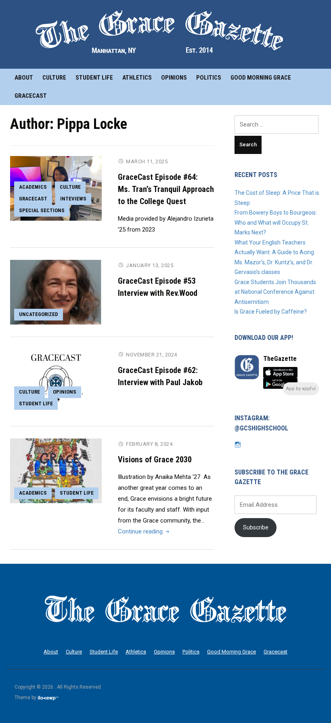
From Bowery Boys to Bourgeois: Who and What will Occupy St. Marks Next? (276, 222)
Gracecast (31, 95)
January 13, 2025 (149, 265)
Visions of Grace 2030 (155, 459)
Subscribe (255, 527)
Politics (208, 77)
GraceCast (33, 199)
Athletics (137, 77)
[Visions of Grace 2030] (56, 470)
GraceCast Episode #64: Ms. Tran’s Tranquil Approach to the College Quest (166, 189)
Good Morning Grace (260, 77)
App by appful (301, 388)
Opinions (174, 77)
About (24, 77)
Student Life (94, 77)
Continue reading (144, 531)
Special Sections (42, 210)
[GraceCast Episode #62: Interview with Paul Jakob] (56, 381)
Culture (54, 77)
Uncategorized (38, 314)
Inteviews (73, 199)
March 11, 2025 (147, 161)
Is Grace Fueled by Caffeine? (272, 311)
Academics (33, 187)
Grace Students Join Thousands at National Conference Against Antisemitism (275, 292)
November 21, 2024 (151, 355)
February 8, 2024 (149, 444)
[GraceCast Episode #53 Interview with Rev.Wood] (56, 292)
